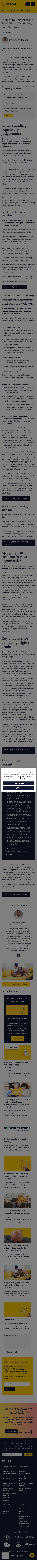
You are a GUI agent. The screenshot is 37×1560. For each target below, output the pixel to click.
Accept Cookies (18, 788)
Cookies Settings (18, 783)
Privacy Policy (25, 778)
